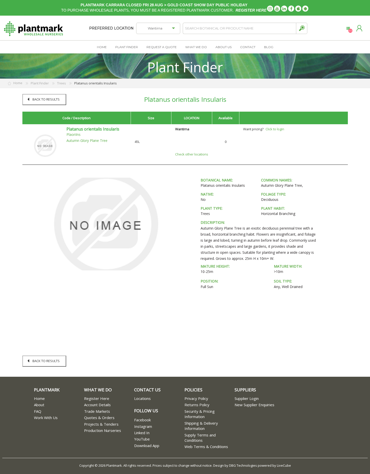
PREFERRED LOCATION (111, 28)
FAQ (37, 411)
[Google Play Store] (305, 9)
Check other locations (191, 154)
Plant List (348, 28)
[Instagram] (270, 9)
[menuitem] (59, 398)
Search (301, 28)
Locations (142, 398)
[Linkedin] (284, 9)
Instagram (143, 426)
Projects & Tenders (101, 424)
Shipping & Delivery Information (201, 426)
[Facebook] (291, 9)
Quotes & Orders (99, 417)
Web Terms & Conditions (206, 446)
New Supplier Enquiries (254, 404)
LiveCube (284, 465)
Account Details (97, 404)
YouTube (142, 438)
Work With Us (46, 417)
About (39, 404)
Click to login (275, 129)
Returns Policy (196, 404)
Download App (146, 445)
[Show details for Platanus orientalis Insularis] (45, 145)
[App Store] (298, 9)
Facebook (142, 419)
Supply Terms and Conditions (200, 437)
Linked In (142, 432)
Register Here (96, 398)
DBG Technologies (243, 465)
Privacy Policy (196, 398)
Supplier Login (247, 398)
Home (39, 398)
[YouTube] (277, 9)
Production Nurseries (102, 430)
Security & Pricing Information (199, 414)
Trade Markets (97, 411)
